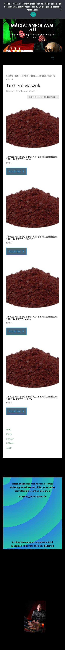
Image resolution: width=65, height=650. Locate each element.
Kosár (9, 434)
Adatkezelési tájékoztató (21, 577)
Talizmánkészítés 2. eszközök (32, 75)
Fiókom (10, 443)
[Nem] (61, 9)
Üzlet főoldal (12, 75)
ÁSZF (8, 447)
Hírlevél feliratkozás (27, 564)
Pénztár (10, 438)
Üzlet (8, 429)
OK (33, 14)
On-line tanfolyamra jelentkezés (24, 593)
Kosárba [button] (14, 171)
